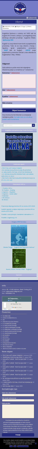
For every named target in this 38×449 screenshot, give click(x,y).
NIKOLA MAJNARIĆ (7, 347)
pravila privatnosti (15, 422)
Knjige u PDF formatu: (19, 222)
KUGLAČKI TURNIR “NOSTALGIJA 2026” (15, 359)
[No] (36, 443)
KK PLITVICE (5, 337)
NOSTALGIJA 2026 (8, 386)
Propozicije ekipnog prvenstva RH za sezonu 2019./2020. (18, 206)
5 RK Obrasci (5, 198)
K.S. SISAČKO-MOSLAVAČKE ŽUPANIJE (12, 331)
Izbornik (32, 17)
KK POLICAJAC (6, 339)
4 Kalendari (4, 196)
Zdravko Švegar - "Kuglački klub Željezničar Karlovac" (19, 247)
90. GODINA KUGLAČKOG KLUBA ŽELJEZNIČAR (16, 170)
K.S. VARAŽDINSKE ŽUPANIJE (10, 333)
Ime (8, 90)
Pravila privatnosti (23, 446)
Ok (11, 446)
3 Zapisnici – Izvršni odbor (9, 194)
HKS (4, 320)
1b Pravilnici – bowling (8, 190)
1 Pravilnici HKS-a (6, 188)
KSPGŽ (28, 50)
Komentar (11, 73)
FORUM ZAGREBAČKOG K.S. (10, 318)
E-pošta (10, 96)
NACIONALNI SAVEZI (8, 345)
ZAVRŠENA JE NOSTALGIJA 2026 (12, 357)
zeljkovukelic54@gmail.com (14, 291)
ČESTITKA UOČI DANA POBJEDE (12, 168)
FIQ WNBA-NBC (7, 316)
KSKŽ (6, 50)
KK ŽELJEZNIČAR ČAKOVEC (9, 343)
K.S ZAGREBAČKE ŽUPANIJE (9, 323)
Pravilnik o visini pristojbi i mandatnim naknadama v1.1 (17, 214)
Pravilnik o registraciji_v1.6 (9, 217)
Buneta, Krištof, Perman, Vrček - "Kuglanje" (19, 269)
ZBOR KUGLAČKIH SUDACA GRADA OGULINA (14, 348)
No (15, 446)
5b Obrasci (4, 200)
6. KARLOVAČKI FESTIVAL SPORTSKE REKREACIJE (17, 172)
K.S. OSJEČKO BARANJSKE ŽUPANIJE (11, 327)
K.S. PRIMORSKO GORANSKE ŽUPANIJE (12, 329)
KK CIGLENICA (6, 335)
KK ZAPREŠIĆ (6, 341)
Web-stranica (7, 103)
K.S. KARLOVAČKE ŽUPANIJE (10, 325)
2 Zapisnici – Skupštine (8, 192)
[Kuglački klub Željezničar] (20, 14)
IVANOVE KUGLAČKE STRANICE (10, 322)
